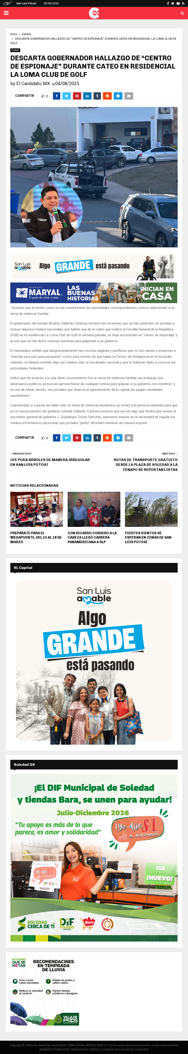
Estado (15, 50)
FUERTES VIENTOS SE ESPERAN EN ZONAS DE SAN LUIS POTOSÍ (148, 537)
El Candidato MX (33, 83)
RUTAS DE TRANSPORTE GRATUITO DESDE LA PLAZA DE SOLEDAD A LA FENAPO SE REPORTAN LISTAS (146, 465)
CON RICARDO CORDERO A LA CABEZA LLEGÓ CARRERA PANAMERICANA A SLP (92, 537)
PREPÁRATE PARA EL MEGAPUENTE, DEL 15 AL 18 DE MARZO (36, 537)
